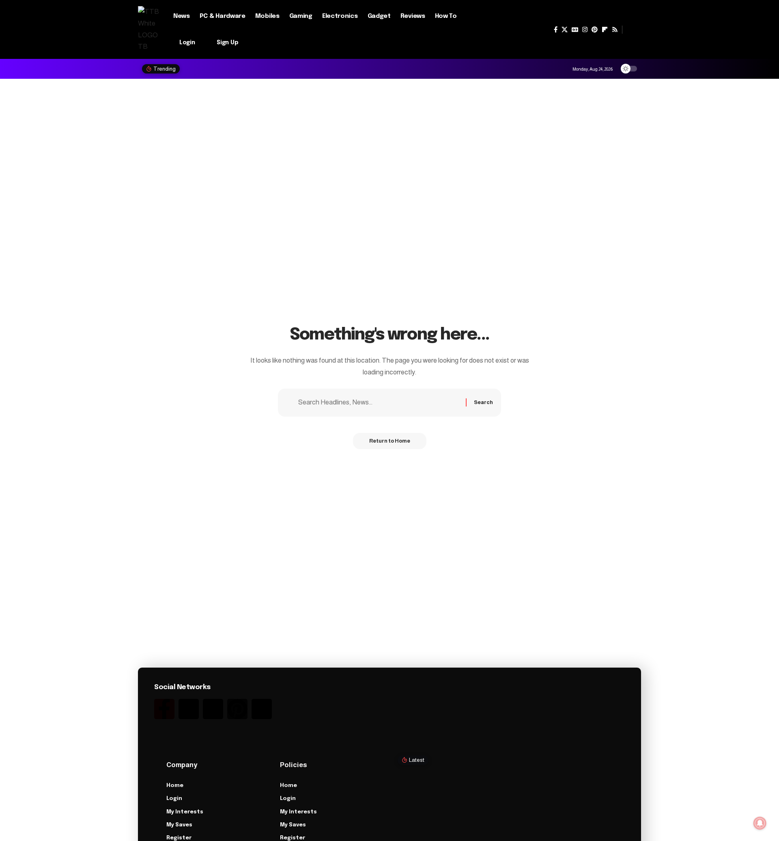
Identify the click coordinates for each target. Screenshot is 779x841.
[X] (565, 30)
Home (174, 785)
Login (174, 798)
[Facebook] (556, 30)
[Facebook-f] (164, 709)
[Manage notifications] (759, 823)
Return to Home (389, 441)
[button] (631, 30)
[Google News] (575, 30)
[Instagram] (585, 30)
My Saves (179, 825)
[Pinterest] (595, 30)
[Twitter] (189, 709)
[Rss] (615, 30)
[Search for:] (379, 403)
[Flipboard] (605, 30)
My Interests (184, 812)
